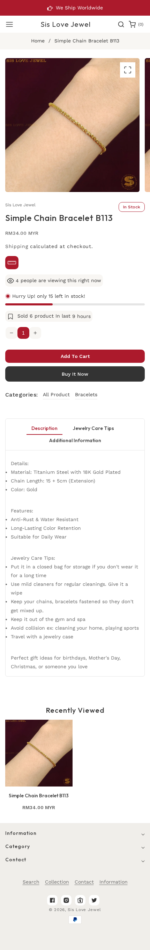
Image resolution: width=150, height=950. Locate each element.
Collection (57, 882)
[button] (9, 24)
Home (38, 40)
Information (113, 882)
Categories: (21, 394)
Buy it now (75, 374)
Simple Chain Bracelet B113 (39, 795)
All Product (56, 394)
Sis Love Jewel (84, 909)
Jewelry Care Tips (93, 428)
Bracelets (86, 394)
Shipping (16, 246)
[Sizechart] (11, 262)
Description (44, 428)
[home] (124, 941)
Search (31, 882)
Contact (84, 882)
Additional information (75, 440)
